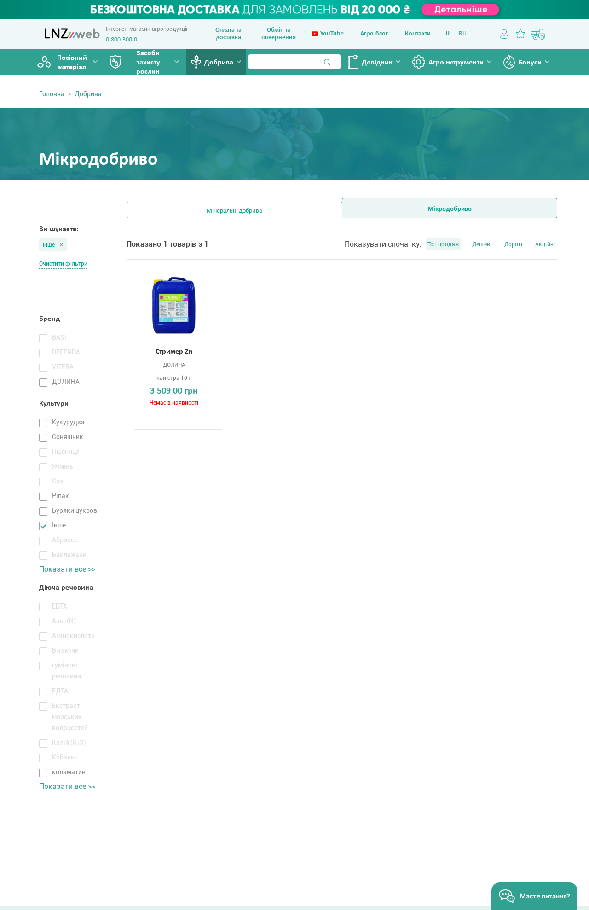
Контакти (418, 33)
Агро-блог (374, 33)
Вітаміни (65, 650)
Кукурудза (68, 422)
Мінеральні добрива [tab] (234, 211)
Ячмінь (62, 466)
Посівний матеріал (72, 62)
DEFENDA (66, 352)
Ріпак (60, 495)
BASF (60, 337)
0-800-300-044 (125, 39)
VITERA (63, 367)
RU (463, 33)
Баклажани (69, 554)
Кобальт (65, 757)
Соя (58, 481)
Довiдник (377, 62)
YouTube (332, 33)
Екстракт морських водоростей (70, 716)
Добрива (218, 62)
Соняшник (67, 437)
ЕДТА (60, 691)
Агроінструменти (456, 62)
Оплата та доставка (228, 34)
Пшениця (66, 451)
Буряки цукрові (75, 510)
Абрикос (65, 540)
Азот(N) (64, 621)
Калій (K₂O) (69, 742)
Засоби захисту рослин (148, 62)
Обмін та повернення (278, 34)
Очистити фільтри (63, 264)
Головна (51, 94)
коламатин (69, 772)
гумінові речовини (66, 670)
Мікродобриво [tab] (449, 209)
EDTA (59, 606)
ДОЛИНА (66, 381)
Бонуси (530, 62)
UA (449, 33)
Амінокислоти (73, 635)
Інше (49, 245)
